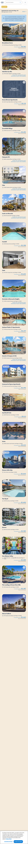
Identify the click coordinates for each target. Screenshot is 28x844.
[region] (14, 837)
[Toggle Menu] (25, 2)
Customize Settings (8, 841)
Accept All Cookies (18, 841)
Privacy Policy (9, 839)
